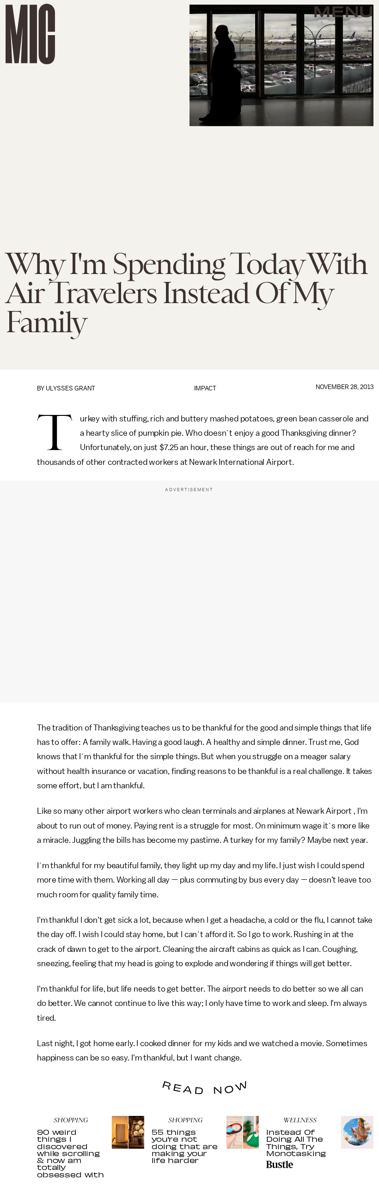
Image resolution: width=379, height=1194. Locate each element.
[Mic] (30, 34)
